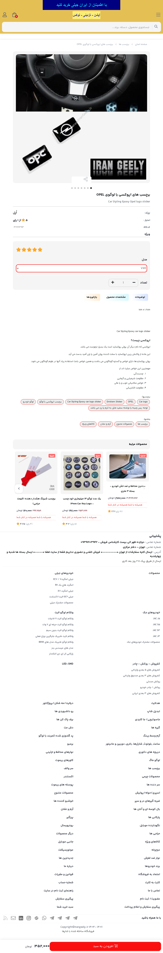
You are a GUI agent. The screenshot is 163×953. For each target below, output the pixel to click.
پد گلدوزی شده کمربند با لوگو (56, 736)
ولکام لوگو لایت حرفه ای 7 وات (57, 625)
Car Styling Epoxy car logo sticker (84, 402)
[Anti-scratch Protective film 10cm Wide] (127, 466)
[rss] (6, 918)
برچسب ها (124, 44)
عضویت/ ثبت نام (150, 899)
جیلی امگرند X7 (65, 591)
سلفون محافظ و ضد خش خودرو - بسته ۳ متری (128, 488)
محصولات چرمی (151, 776)
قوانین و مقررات (63, 874)
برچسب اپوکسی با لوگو (50, 402)
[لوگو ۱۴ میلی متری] (82, 472)
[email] (13, 918)
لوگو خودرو (28, 402)
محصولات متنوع (124, 424)
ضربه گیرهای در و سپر (147, 801)
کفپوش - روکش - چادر (146, 664)
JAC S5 (156, 625)
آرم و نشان (105, 424)
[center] (156, 27)
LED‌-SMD (67, 664)
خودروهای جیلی (64, 573)
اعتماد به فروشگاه (149, 874)
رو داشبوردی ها (64, 711)
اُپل (15, 213)
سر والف (68, 768)
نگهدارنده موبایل (150, 825)
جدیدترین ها (66, 858)
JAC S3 (156, 630)
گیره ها (155, 728)
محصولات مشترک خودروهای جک (143, 642)
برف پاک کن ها (64, 719)
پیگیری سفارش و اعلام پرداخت (142, 907)
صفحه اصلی (141, 44)
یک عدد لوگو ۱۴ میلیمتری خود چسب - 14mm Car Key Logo (82, 501)
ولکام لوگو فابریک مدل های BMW (56, 642)
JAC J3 (156, 636)
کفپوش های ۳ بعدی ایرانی (146, 693)
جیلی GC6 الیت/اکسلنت (61, 597)
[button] (144, 488)
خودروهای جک (151, 612)
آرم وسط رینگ (151, 736)
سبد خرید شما (65, 907)
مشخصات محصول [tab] (116, 297)
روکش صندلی (153, 682)
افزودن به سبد (103, 946)
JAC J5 (156, 619)
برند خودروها (152, 866)
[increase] (113, 283)
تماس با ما (154, 891)
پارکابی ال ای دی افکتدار (61, 654)
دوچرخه (155, 850)
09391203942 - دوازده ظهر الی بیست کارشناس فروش (112, 542)
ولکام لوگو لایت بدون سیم (59, 630)
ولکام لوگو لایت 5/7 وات (60, 619)
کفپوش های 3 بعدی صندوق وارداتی (141, 676)
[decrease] (134, 283)
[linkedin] (21, 918)
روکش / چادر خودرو (150, 687)
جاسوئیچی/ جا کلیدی (147, 719)
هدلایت (155, 703)
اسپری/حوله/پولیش (147, 793)
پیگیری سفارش (64, 899)
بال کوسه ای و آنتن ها (147, 809)
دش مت (68, 728)
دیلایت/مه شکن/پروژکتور (58, 703)
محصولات (154, 573)
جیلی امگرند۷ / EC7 (63, 579)
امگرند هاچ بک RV (64, 585)
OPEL (130, 402)
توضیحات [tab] (140, 297)
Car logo (143, 402)
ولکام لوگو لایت (64, 612)
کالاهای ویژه (88, 424)
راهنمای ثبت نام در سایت (58, 891)
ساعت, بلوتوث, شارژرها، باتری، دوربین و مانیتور (133, 744)
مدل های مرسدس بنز (62, 648)
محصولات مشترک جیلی (61, 603)
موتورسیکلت (65, 850)
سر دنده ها (153, 785)
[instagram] (29, 918)
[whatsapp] (44, 918)
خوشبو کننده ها (63, 801)
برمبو (70, 744)
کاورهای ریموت (64, 760)
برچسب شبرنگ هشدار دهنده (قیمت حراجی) (36, 501)
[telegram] (75, 918)
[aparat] (37, 918)
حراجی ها (154, 834)
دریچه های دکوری (149, 752)
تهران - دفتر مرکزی (134, 547)
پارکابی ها (154, 817)
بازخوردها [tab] (92, 297)
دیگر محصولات (64, 834)
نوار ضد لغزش (152, 858)
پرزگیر (69, 817)
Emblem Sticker (114, 402)
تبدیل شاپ (153, 711)
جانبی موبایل (65, 842)
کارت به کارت (152, 882)
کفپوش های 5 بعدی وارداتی (145, 670)
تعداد (143, 282)
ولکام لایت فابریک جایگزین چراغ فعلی (54, 636)
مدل (144, 259)
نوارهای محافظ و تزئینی (59, 752)
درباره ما (68, 866)
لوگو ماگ (154, 760)
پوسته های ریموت (62, 785)
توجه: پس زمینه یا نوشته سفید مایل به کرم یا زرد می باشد (119, 408)
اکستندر (68, 776)
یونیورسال (67, 825)
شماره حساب (65, 882)
